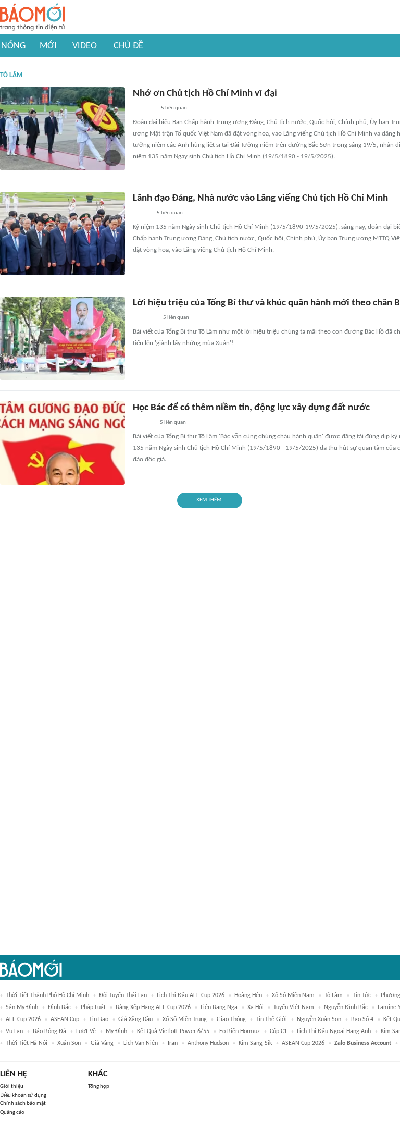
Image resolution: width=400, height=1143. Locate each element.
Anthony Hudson (208, 1043)
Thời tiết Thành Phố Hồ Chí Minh (47, 995)
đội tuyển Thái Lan (123, 995)
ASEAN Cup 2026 (303, 1043)
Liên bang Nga (219, 1007)
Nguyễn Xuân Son (319, 1019)
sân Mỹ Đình (22, 1007)
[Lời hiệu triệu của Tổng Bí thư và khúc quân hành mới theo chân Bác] (62, 338)
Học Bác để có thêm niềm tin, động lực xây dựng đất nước (251, 408)
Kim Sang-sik (255, 1043)
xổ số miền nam (293, 995)
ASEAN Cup (65, 1019)
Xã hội (255, 1007)
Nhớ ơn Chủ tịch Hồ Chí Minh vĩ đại (205, 94)
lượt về (86, 1031)
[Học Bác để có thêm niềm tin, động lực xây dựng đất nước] (62, 443)
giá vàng (102, 1043)
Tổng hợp (98, 1086)
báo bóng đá (49, 1031)
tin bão (98, 1019)
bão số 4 (362, 1019)
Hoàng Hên (248, 995)
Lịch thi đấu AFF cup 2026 (190, 995)
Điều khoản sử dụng (23, 1095)
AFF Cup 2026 (23, 1019)
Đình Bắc (59, 1007)
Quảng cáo (12, 1112)
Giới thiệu (11, 1086)
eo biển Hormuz (239, 1031)
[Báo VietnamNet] (142, 214)
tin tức (362, 995)
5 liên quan (174, 108)
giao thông (231, 1019)
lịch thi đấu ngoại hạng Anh (334, 1031)
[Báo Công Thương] (145, 318)
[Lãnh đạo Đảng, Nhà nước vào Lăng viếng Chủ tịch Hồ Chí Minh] (62, 233)
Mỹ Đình (116, 1031)
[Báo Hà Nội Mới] (143, 423)
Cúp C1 (278, 1031)
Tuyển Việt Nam (293, 1007)
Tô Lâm (333, 995)
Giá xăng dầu (135, 1019)
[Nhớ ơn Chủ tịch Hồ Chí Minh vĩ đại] (62, 128)
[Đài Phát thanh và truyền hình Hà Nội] (144, 109)
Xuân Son (69, 1043)
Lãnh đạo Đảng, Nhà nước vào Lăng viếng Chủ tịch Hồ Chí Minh (260, 198)
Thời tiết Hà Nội (26, 1043)
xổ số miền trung (184, 1019)
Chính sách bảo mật (23, 1104)
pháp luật (93, 1007)
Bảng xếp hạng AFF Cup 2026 (153, 1007)
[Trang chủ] (32, 17)
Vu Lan (14, 1031)
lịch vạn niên (140, 1043)
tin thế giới (271, 1019)
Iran (173, 1043)
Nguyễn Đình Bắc (346, 1007)
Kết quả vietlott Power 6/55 (173, 1031)
